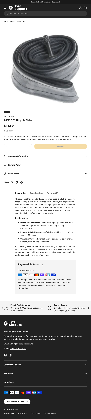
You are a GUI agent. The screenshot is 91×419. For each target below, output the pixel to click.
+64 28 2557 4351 (18, 348)
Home (6, 21)
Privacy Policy (36, 413)
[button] (85, 7)
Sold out (60, 146)
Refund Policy (22, 413)
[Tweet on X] (12, 182)
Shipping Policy (9, 413)
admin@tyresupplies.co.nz (21, 344)
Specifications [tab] (36, 193)
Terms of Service (50, 413)
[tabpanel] (45, 227)
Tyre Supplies (13, 409)
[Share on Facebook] (16, 182)
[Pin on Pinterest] (21, 182)
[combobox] (45, 13)
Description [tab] (20, 193)
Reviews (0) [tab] (52, 193)
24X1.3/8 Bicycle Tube (17, 21)
